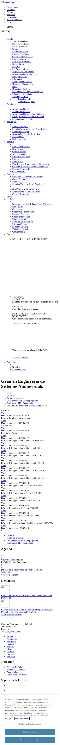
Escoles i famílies (14, 19)
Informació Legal (19, 224)
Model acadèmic (19, 219)
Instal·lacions (18, 136)
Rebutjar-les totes (30, 732)
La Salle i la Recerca (21, 146)
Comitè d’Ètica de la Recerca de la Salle (30, 166)
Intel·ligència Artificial (22, 81)
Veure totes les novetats (11, 614)
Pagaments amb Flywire (22, 119)
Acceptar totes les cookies (30, 740)
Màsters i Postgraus (20, 54)
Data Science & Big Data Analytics (27, 91)
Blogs (9, 197)
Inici (9, 393)
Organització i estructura (23, 212)
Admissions (12, 104)
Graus (15, 49)
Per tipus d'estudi (19, 46)
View (3, 413)
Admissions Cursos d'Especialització (28, 114)
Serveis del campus (20, 131)
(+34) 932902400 (13, 631)
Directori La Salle (20, 227)
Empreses (11, 14)
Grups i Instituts (19, 151)
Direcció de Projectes (21, 89)
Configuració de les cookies (30, 724)
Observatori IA (19, 171)
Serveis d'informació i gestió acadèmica (29, 129)
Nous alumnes (13, 7)
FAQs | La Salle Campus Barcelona (28, 116)
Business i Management (22, 84)
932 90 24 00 (18, 299)
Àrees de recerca (19, 154)
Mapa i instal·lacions (16, 669)
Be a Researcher (19, 149)
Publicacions (17, 161)
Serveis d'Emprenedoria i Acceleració (28, 184)
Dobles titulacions (20, 51)
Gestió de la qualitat (21, 217)
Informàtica (17, 79)
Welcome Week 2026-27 (12, 560)
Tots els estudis (24, 99)
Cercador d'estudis (20, 44)
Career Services (19, 179)
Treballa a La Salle (20, 229)
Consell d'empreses (20, 194)
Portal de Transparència (22, 222)
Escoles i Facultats (20, 214)
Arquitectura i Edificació (23, 71)
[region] (30, 720)
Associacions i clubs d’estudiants (26, 134)
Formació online (19, 59)
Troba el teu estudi (20, 41)
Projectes (16, 159)
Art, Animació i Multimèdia (24, 74)
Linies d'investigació (21, 156)
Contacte (11, 234)
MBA (14, 86)
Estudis (10, 39)
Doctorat (16, 66)
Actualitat (11, 362)
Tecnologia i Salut (20, 96)
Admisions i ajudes (26, 101)
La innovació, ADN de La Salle (26, 191)
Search (10, 27)
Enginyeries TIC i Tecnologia (20, 403)
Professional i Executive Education (27, 176)
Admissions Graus (20, 109)
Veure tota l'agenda (9, 575)
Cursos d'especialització (22, 56)
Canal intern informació (17, 674)
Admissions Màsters (21, 111)
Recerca (10, 141)
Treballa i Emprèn (20, 126)
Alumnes (11, 9)
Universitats (12, 17)
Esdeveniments (19, 139)
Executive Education (21, 61)
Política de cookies (22, 718)
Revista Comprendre (21, 169)
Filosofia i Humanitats (22, 94)
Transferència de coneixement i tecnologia (30, 164)
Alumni (10, 12)
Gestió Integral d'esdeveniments (26, 189)
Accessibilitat (12, 672)
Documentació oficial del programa (22, 400)
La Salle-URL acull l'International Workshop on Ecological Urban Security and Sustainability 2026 (27, 610)
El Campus (11, 121)
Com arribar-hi (18, 232)
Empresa (10, 174)
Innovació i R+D (19, 181)
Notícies (16, 367)
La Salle (10, 199)
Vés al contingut (8, 2)
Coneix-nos (17, 209)
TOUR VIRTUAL (20, 357)
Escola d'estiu (18, 64)
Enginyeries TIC (19, 76)
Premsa (10, 22)
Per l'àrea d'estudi (20, 69)
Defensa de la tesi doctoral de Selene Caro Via (21, 570)
